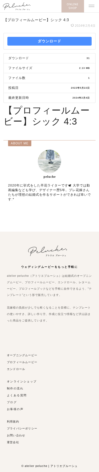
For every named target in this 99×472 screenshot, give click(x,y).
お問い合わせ (16, 435)
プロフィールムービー (22, 362)
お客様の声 (15, 409)
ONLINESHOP (73, 6)
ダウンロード (49, 41)
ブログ (12, 402)
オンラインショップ (22, 381)
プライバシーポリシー (22, 428)
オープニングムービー (22, 355)
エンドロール (16, 369)
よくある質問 (17, 395)
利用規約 (13, 421)
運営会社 (13, 442)
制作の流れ (15, 388)
